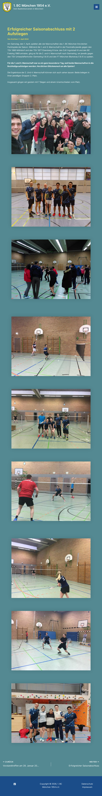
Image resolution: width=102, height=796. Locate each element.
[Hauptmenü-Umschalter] (96, 7)
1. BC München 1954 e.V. (32, 5)
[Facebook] (15, 784)
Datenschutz (87, 784)
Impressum (87, 787)
